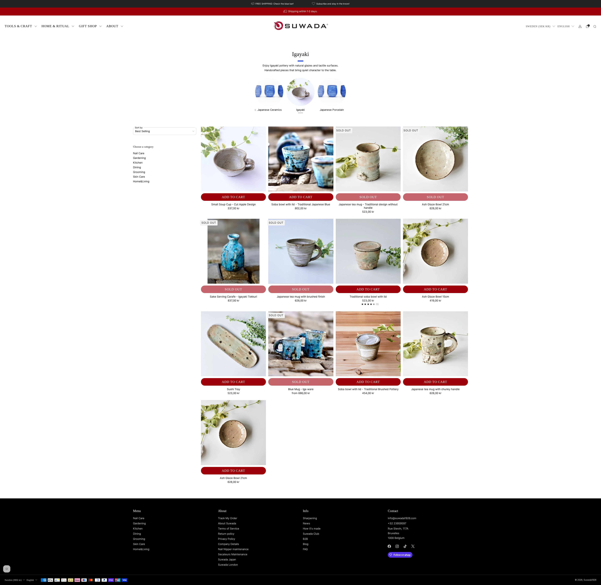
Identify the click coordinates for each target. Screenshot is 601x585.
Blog (305, 544)
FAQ (305, 549)
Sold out (368, 197)
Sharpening (310, 518)
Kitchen (138, 162)
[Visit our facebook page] (389, 546)
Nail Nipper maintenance (233, 549)
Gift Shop (88, 26)
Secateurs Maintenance (232, 554)
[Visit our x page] (413, 546)
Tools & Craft (18, 26)
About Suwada (227, 523)
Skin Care (139, 176)
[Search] (594, 26)
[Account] (580, 26)
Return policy (226, 533)
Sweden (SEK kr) (538, 26)
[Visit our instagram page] (397, 546)
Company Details (228, 544)
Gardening (139, 158)
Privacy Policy (226, 538)
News (306, 523)
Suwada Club (311, 533)
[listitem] (272, 4)
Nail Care (138, 153)
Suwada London (228, 564)
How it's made (312, 528)
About (112, 26)
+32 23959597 (397, 523)
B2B (305, 538)
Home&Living (141, 181)
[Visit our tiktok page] (405, 546)
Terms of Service (228, 528)
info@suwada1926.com (402, 518)
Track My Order (227, 518)
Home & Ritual (55, 26)
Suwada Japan (227, 559)
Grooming (139, 172)
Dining (137, 167)
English (563, 26)
